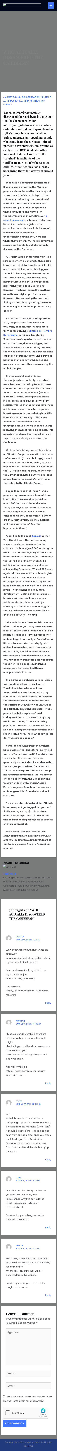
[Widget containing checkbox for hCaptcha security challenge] (26, 1413)
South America (21, 101)
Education (34, 97)
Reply (48, 1002)
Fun (42, 97)
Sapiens (36, 535)
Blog (24, 97)
